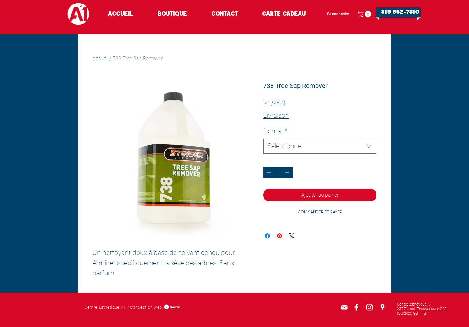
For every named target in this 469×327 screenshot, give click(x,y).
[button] (365, 14)
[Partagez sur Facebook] (267, 236)
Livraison (276, 115)
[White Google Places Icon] (382, 307)
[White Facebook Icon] (356, 307)
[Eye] (78, 14)
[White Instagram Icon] (369, 307)
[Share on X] (291, 236)
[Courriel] (344, 307)
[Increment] (288, 172)
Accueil (100, 58)
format (275, 131)
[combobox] (319, 146)
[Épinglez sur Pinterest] (279, 236)
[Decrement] (268, 172)
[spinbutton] (278, 172)
